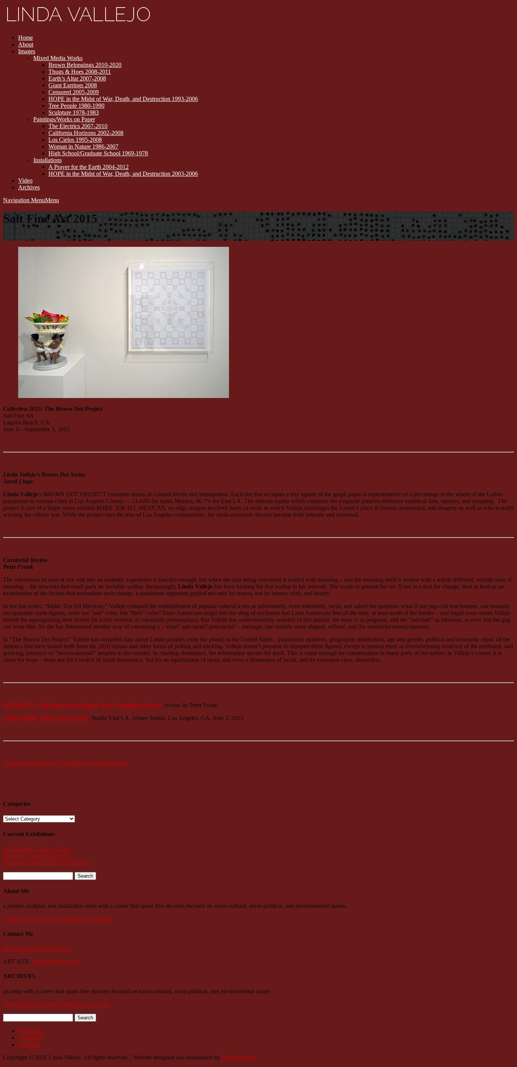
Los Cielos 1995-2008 (75, 139)
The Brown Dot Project (31, 763)
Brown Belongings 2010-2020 (84, 65)
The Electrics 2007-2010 (77, 126)
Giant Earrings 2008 (72, 85)
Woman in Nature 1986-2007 (83, 146)
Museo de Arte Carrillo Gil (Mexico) (46, 862)
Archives (29, 187)
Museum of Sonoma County (37, 855)
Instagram (30, 1037)
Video (25, 180)
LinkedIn (29, 1044)
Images (26, 51)
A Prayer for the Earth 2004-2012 (88, 167)
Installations (47, 160)
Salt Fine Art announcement (94, 763)
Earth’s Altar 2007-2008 (77, 78)
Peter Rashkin (238, 1057)
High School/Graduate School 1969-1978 (98, 153)
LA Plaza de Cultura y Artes (36, 849)
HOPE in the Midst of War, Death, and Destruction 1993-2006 (123, 99)
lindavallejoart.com (55, 961)
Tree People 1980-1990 (76, 105)
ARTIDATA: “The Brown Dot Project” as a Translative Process (82, 705)
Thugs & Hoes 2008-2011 (79, 71)
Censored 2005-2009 (73, 92)
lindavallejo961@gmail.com (36, 948)
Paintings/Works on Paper (64, 119)
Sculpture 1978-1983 (73, 112)
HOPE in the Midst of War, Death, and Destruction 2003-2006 (123, 173)
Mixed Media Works (58, 58)
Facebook (30, 1031)
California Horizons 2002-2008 (85, 133)
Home (25, 37)
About (25, 44)
